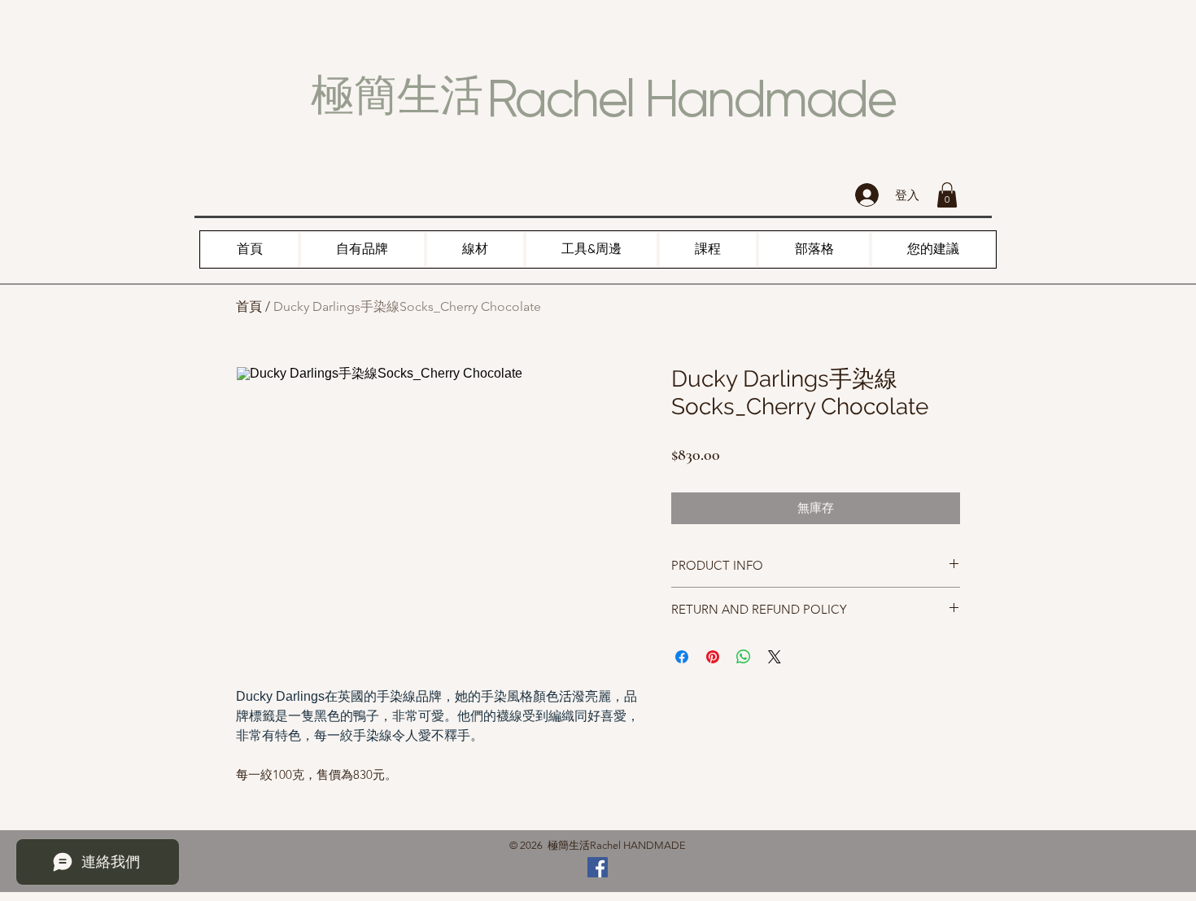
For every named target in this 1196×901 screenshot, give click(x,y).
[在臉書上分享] (682, 657)
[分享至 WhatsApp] (743, 657)
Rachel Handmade (691, 98)
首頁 (249, 306)
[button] (947, 195)
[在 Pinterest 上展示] (712, 657)
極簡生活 (397, 95)
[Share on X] (774, 657)
